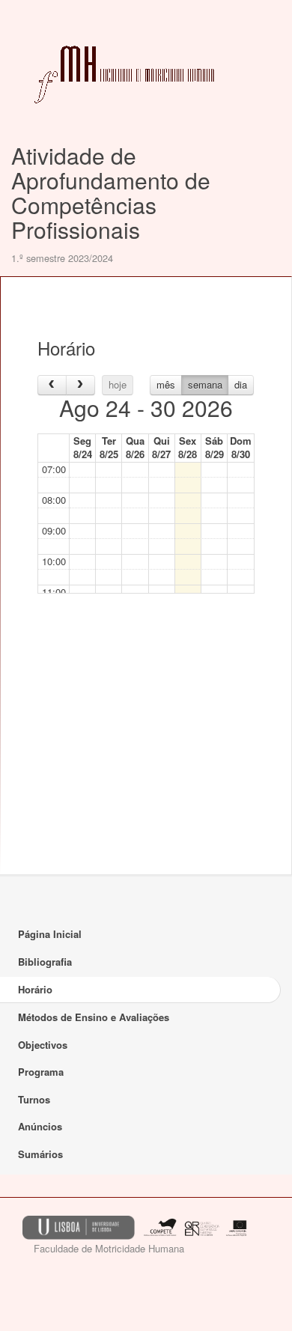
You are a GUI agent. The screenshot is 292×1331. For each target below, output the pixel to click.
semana (205, 384)
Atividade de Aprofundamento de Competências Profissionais (110, 192)
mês (165, 384)
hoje (118, 384)
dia (240, 384)
